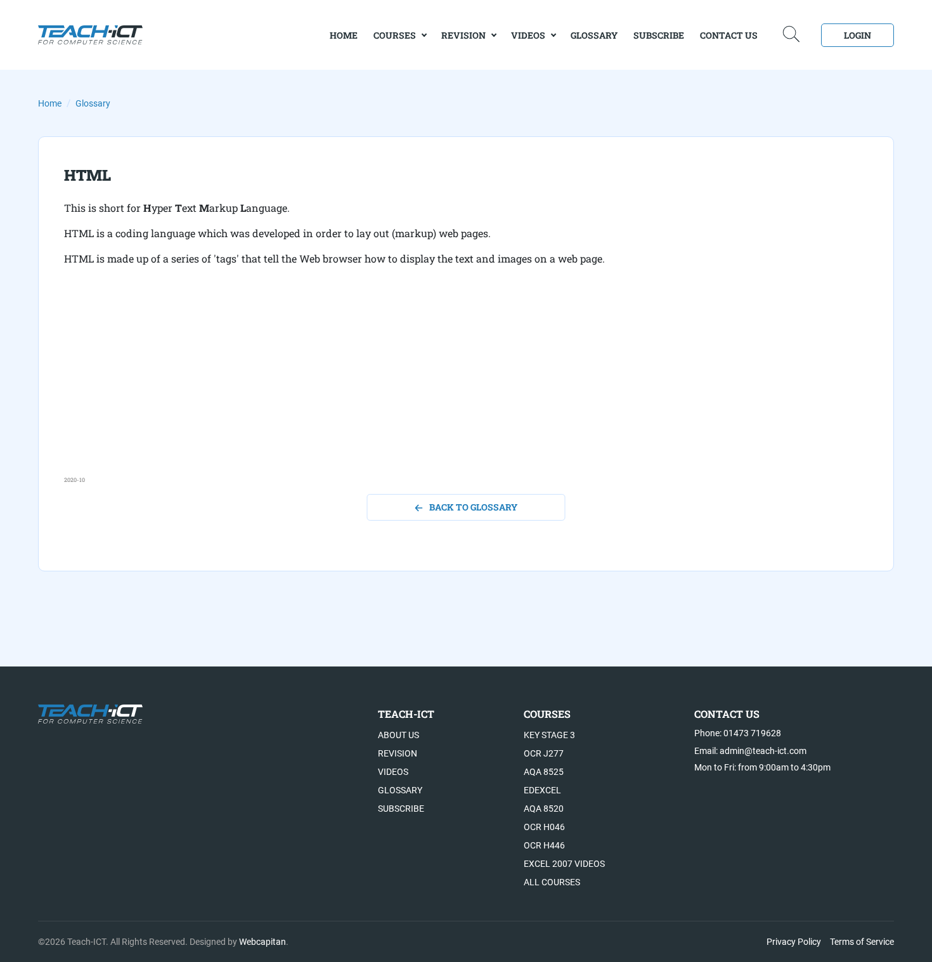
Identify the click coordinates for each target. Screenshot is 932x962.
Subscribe (658, 35)
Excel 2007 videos (564, 864)
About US (398, 735)
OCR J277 (544, 753)
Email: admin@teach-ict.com (750, 751)
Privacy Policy (794, 942)
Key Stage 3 (549, 735)
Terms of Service (862, 942)
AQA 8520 (544, 808)
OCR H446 (544, 845)
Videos (528, 35)
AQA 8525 (544, 772)
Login (857, 35)
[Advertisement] (444, 387)
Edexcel (542, 790)
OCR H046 (544, 827)
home (344, 35)
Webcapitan (262, 942)
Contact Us (729, 35)
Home (49, 103)
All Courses (552, 882)
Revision (463, 35)
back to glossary (473, 507)
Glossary (594, 35)
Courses (394, 35)
